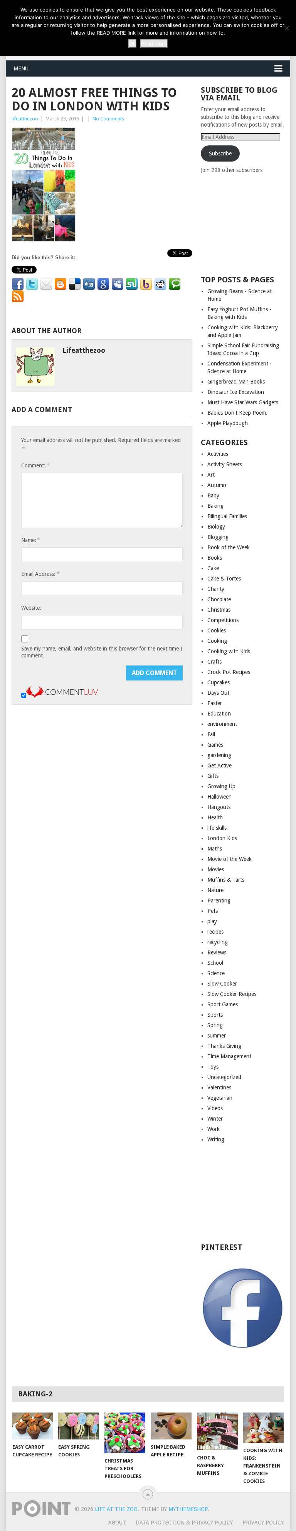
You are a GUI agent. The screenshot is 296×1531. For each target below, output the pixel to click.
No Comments (108, 119)
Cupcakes (218, 682)
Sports (215, 1015)
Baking (215, 506)
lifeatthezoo (25, 119)
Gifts (213, 776)
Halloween (219, 797)
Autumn (216, 485)
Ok (132, 43)
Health (215, 817)
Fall (211, 734)
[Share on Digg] (89, 284)
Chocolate (219, 599)
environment (222, 724)
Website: (31, 608)
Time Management (229, 1056)
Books (214, 558)
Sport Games (222, 1004)
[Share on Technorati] (174, 284)
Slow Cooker (222, 984)
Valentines (219, 1087)
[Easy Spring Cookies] (78, 1426)
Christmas (218, 610)
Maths (214, 849)
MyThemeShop (188, 1509)
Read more (154, 43)
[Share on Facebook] (18, 284)
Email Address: (40, 573)
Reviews (216, 952)
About (117, 1522)
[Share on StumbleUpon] (132, 284)
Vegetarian (219, 1098)
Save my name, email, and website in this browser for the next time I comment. (101, 652)
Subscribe (220, 153)
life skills (217, 828)
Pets (212, 911)
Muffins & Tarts (225, 880)
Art (211, 475)
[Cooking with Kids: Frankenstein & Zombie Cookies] (263, 1428)
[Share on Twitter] (32, 284)
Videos (215, 1108)
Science (216, 973)
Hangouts (218, 807)
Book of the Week (228, 547)
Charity (215, 589)
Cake (213, 568)
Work (213, 1129)
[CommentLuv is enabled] (62, 696)
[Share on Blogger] (60, 284)
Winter (215, 1119)
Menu (21, 68)
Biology (216, 527)
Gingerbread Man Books (236, 382)
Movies (215, 869)
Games (215, 745)
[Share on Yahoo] (146, 284)
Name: (30, 540)
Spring (215, 1025)
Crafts (214, 662)
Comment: (35, 465)
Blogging (218, 537)
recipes (215, 932)
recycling (217, 942)
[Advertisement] (248, 223)
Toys (213, 1067)
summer (216, 1035)
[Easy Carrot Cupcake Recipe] (32, 1426)
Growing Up (221, 786)
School (215, 963)
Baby (213, 495)
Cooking (217, 641)
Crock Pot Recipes (228, 672)
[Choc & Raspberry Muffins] (217, 1431)
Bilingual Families (227, 516)
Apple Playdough (227, 423)
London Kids (222, 838)
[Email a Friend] (46, 284)
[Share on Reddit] (160, 284)
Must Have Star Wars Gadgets (242, 402)
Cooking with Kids (228, 651)
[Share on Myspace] (117, 284)
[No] (286, 28)
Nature (215, 890)
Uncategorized (224, 1077)
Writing (215, 1139)
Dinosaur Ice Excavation (235, 392)
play (212, 921)
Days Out (218, 693)
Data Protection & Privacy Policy (184, 1522)
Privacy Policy (263, 1522)
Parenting (218, 900)
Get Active (219, 765)
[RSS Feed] (18, 296)
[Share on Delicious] (75, 284)
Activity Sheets (224, 464)
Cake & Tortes (224, 578)
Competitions (223, 620)
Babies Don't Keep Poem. (237, 413)
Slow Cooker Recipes (231, 994)
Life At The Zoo (116, 1509)
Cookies (216, 630)
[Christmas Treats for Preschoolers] (124, 1433)
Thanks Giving (224, 1046)
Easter (214, 703)
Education (219, 713)
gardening (219, 755)
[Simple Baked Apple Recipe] (171, 1426)
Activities (217, 454)
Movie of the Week (229, 859)
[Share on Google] (103, 284)
